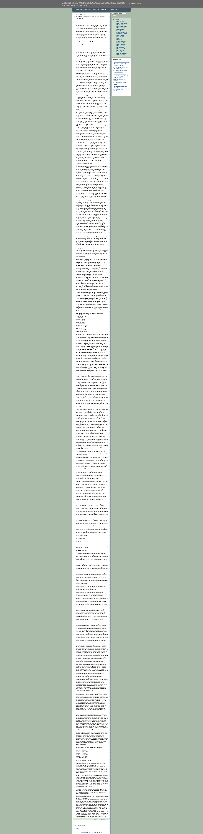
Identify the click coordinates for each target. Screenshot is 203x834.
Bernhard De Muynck (122, 48)
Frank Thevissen (121, 27)
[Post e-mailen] (107, 819)
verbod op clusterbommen (120, 74)
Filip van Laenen (121, 54)
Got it (139, 3)
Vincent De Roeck (121, 41)
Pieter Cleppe (120, 24)
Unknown (119, 39)
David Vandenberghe (122, 23)
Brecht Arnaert (120, 47)
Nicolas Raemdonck (122, 26)
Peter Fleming (120, 35)
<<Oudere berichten (85, 832)
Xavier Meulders (121, 44)
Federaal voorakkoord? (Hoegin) (121, 62)
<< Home (77, 828)
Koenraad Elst (120, 29)
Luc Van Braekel (121, 21)
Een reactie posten (80, 825)
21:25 (95, 819)
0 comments (103, 819)
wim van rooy (120, 36)
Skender (119, 38)
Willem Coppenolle (122, 32)
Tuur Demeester (121, 30)
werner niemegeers (122, 33)
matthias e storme (121, 42)
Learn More (132, 3)
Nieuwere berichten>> (97, 832)
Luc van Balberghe (122, 53)
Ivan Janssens (120, 45)
